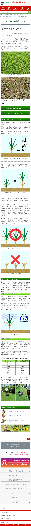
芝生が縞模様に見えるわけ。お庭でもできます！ (15, 421)
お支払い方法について (15, 471)
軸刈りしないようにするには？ (16, 113)
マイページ (22, 9)
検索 (29, 12)
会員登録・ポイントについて (15, 489)
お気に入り (15, 9)
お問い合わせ (4, 512)
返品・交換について (15, 480)
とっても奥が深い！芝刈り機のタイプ (15, 411)
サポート (15, 497)
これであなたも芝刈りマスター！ (14, 415)
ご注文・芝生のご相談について (15, 484)
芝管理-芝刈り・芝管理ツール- (8, 16)
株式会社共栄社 (5, 522)
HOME (2, 14)
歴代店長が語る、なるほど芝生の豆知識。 (14, 14)
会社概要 (15, 502)
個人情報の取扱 (5, 519)
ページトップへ (28, 439)
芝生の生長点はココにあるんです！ (16, 108)
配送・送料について (15, 475)
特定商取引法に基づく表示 (8, 515)
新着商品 (3, 9)
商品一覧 (9, 9)
